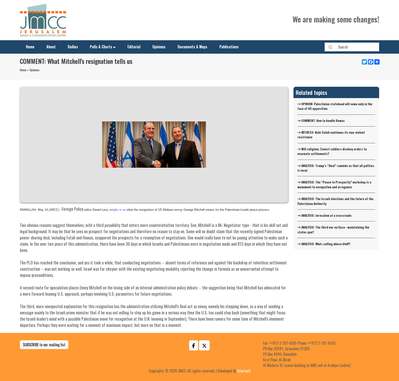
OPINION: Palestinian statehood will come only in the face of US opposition (334, 106)
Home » (24, 70)
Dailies (73, 47)
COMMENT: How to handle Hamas (323, 120)
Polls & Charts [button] (101, 47)
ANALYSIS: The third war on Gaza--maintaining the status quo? (333, 229)
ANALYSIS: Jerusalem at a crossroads (326, 215)
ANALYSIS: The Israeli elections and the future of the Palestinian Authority (335, 201)
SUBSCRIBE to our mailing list (44, 344)
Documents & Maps (192, 47)
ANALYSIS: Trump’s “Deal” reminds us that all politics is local (335, 168)
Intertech (244, 371)
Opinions (159, 47)
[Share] (376, 62)
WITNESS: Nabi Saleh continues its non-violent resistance (331, 134)
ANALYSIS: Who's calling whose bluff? (326, 244)
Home (30, 47)
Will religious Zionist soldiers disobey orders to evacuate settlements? (332, 151)
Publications (229, 47)
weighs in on (117, 209)
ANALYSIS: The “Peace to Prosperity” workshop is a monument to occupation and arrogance (334, 184)
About (51, 47)
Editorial (133, 47)
